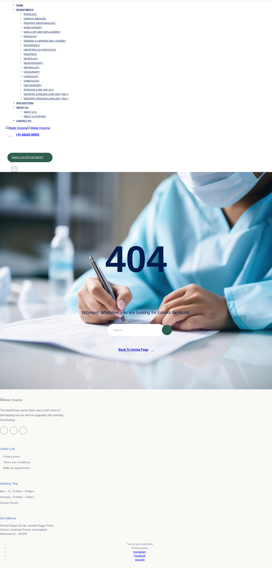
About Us (22, 107)
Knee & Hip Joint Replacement (42, 32)
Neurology (31, 58)
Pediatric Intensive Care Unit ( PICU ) (46, 98)
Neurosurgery (33, 63)
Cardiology (31, 76)
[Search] (11, 143)
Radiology (30, 14)
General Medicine (35, 18)
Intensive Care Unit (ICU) (39, 89)
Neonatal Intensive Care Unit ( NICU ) (46, 94)
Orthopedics (32, 45)
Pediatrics (30, 54)
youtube (140, 559)
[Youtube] (23, 430)
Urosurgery (32, 72)
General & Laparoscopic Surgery (45, 41)
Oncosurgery (32, 85)
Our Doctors (24, 103)
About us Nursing (35, 116)
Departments (25, 10)
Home (19, 5)
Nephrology (31, 67)
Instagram (140, 551)
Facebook (139, 555)
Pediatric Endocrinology (40, 23)
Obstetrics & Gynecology (40, 50)
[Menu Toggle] (14, 169)
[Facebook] (4, 430)
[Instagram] (13, 430)
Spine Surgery (33, 27)
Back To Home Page (133, 350)
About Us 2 (30, 112)
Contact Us (23, 121)
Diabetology (31, 81)
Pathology (30, 36)
